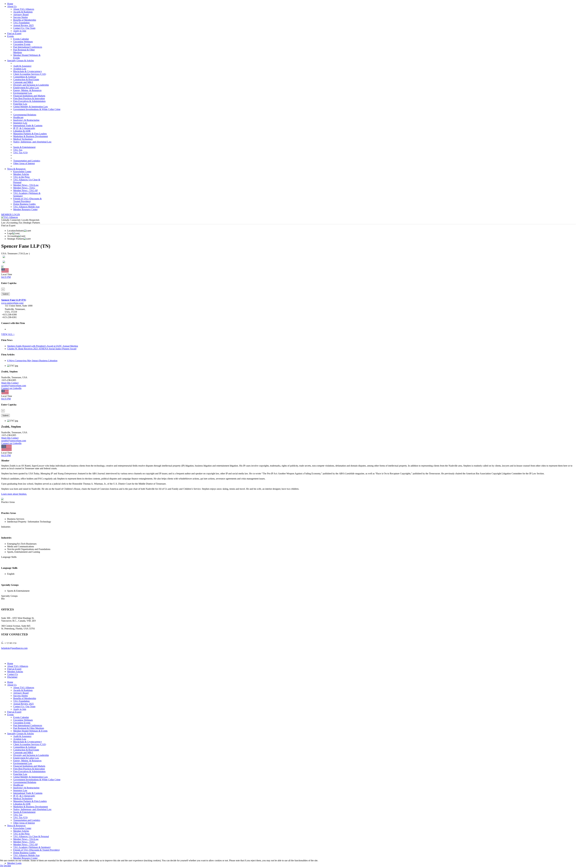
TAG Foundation (21, 22)
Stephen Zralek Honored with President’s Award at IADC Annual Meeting (42, 346)
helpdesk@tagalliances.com (14, 648)
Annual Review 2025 (23, 25)
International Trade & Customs (27, 125)
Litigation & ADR (22, 131)
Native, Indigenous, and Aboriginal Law (32, 141)
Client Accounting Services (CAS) (29, 74)
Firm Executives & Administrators (29, 101)
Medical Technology (23, 139)
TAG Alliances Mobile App (26, 206)
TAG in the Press (21, 177)
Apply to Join (19, 30)
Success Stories (20, 17)
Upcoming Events (21, 44)
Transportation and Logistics (26, 160)
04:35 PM (6, 277)
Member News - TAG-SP (25, 190)
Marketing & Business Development (30, 136)
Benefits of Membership (24, 20)
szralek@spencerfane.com (13, 385)
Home (10, 3)
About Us (12, 6)
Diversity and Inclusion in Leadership (31, 85)
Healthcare (18, 117)
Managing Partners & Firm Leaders (30, 133)
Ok (1, 865)
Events (10, 36)
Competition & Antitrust (24, 76)
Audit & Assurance (22, 66)
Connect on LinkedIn (11, 388)
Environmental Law (22, 93)
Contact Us (12, 674)
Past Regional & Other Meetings (28, 728)
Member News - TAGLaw (26, 185)
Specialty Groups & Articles (20, 60)
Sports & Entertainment (24, 147)
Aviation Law (19, 68)
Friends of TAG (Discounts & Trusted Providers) (27, 200)
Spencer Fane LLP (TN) (13, 300)
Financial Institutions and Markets (29, 95)
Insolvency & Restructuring (26, 120)
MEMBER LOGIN (10, 214)
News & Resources (16, 169)
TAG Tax (17, 150)
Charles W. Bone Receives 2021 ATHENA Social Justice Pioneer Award (41, 348)
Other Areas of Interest (24, 163)
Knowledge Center (22, 171)
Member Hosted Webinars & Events (30, 731)
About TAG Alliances (23, 9)
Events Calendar (21, 39)
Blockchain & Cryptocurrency (27, 71)
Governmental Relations (24, 114)
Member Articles (21, 174)
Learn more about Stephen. (14, 494)
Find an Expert (14, 33)
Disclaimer (12, 677)
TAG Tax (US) (20, 152)
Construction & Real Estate (26, 79)
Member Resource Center (25, 209)
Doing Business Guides (24, 204)
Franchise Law (20, 104)
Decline (7, 865)
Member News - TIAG (24, 187)
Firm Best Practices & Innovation (29, 98)
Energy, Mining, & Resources (27, 90)
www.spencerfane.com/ (12, 303)
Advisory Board (21, 14)
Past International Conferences (27, 47)
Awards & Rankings (23, 12)
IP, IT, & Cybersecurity (24, 128)
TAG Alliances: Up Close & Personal (31, 836)
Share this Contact (9, 383)
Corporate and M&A (23, 82)
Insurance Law (20, 123)
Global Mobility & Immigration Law (30, 106)
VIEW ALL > (8, 334)
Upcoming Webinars (23, 41)
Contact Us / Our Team (24, 28)
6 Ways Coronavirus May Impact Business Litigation (32, 360)
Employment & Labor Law (26, 87)
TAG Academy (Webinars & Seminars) (31, 847)
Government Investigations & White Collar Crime (36, 109)
